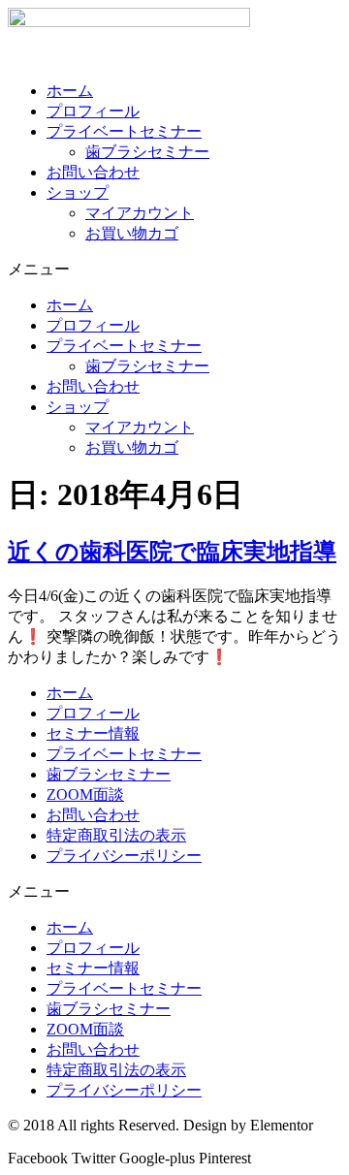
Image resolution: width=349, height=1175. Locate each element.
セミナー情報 (93, 733)
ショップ (78, 192)
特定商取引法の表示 (116, 835)
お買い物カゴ (131, 233)
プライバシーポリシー (124, 855)
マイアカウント (139, 213)
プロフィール (93, 111)
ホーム (70, 90)
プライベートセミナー (124, 131)
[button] (174, 270)
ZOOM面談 (85, 794)
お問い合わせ (93, 172)
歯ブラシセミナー (147, 151)
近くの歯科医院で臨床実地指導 (172, 551)
